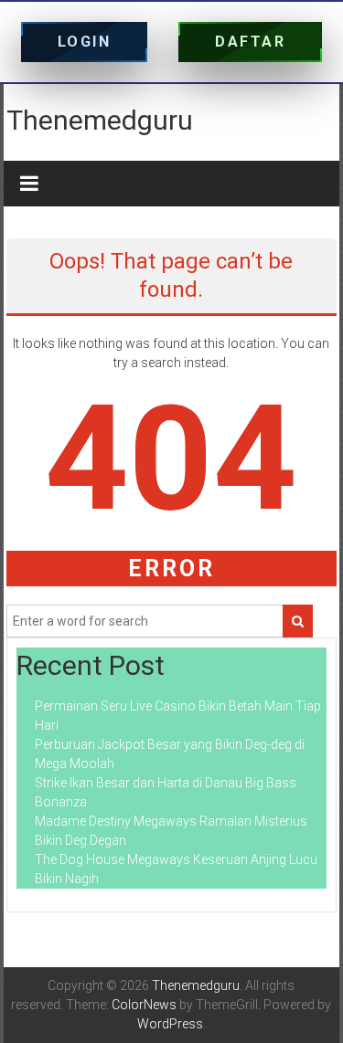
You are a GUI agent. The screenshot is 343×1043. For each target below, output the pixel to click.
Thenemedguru (99, 120)
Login (85, 41)
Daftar (250, 41)
